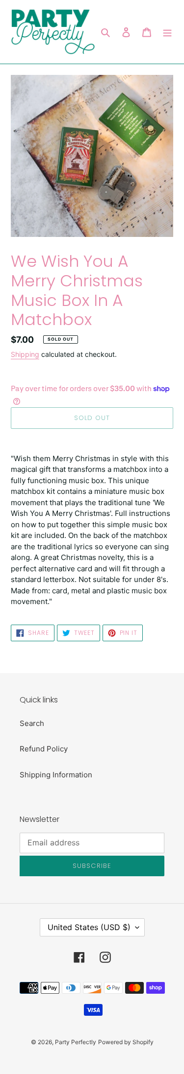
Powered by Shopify (126, 1042)
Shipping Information (56, 774)
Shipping (25, 354)
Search (32, 723)
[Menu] (167, 32)
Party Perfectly (75, 1042)
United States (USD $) (89, 927)
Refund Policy (44, 748)
